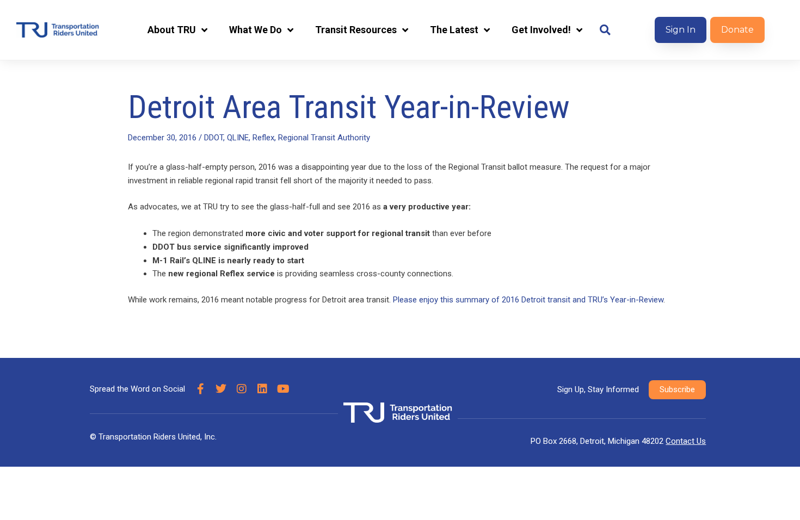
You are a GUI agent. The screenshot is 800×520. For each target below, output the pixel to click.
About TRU (171, 29)
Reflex (263, 138)
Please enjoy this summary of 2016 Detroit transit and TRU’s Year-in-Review (528, 300)
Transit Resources (356, 29)
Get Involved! (541, 29)
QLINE (238, 138)
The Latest (454, 29)
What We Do (255, 29)
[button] (605, 30)
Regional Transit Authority (324, 138)
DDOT (213, 138)
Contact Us (686, 441)
